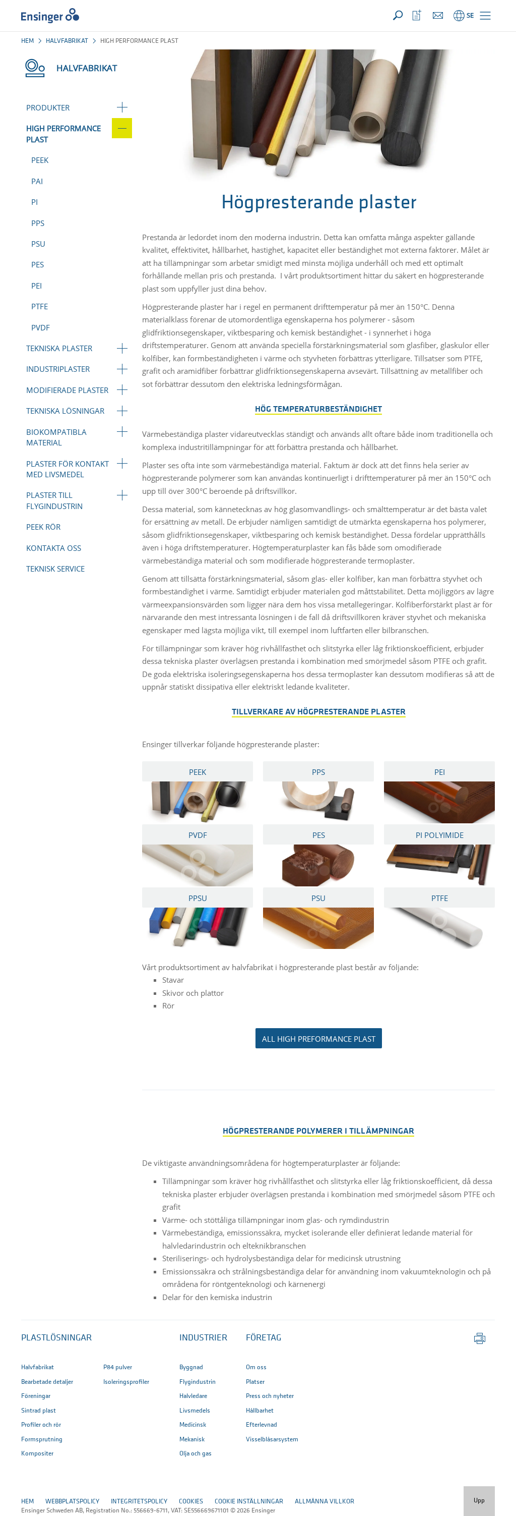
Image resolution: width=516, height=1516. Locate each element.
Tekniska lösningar (65, 411)
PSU (38, 244)
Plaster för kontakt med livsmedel (67, 469)
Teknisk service (55, 569)
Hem (27, 41)
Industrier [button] (203, 1338)
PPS (37, 223)
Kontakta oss (53, 548)
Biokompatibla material (56, 437)
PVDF (40, 327)
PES (37, 264)
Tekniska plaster (59, 348)
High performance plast (63, 133)
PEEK (39, 160)
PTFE (39, 306)
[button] (485, 15)
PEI (36, 285)
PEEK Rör (43, 527)
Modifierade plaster (67, 390)
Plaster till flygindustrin (54, 500)
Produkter (48, 107)
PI (34, 202)
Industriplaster (58, 369)
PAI (37, 181)
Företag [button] (263, 1338)
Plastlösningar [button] (56, 1338)
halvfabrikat (67, 41)
